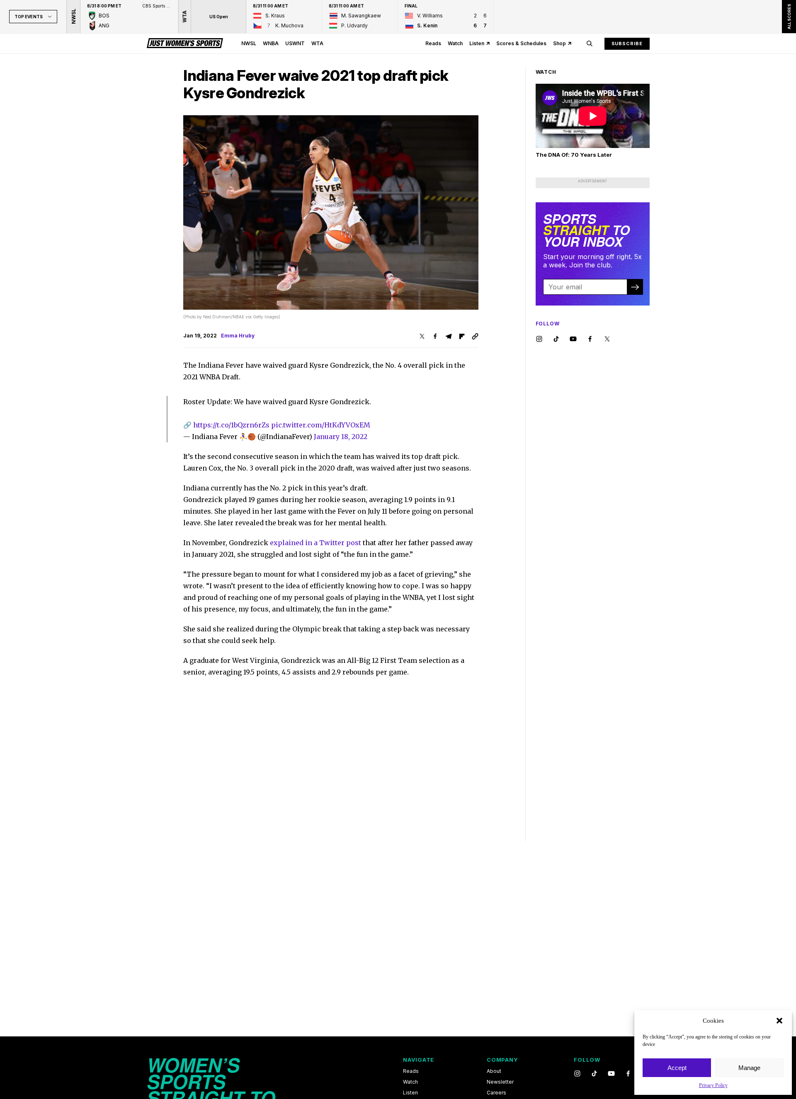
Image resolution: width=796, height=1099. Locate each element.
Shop (559, 43)
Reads (433, 43)
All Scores (788, 16)
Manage (749, 1067)
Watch (455, 43)
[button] (779, 1021)
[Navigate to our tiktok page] (556, 339)
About (494, 1071)
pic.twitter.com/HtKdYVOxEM (320, 425)
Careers (496, 1093)
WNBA (271, 43)
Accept (677, 1067)
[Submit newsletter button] (635, 286)
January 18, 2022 (340, 436)
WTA (317, 43)
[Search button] (590, 44)
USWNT (295, 43)
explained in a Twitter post (315, 543)
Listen (476, 43)
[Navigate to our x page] (607, 339)
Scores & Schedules (521, 43)
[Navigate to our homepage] (185, 43)
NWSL (248, 43)
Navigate (418, 1059)
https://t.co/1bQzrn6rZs (231, 425)
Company (502, 1059)
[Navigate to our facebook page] (590, 339)
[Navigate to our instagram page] (539, 339)
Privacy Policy (713, 1085)
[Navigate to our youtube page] (573, 339)
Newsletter (500, 1082)
